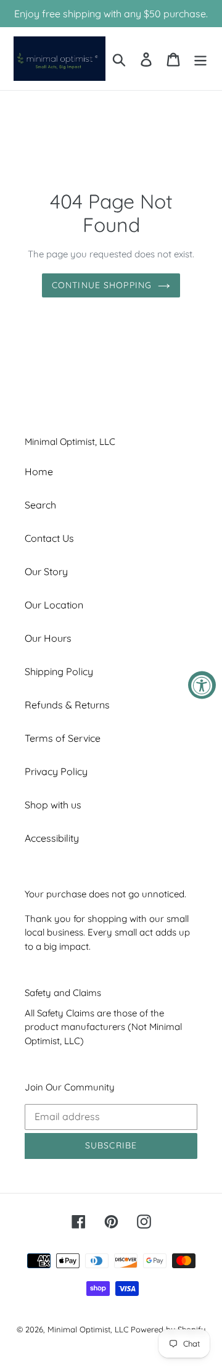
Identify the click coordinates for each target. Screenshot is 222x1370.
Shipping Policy (59, 671)
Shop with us (53, 805)
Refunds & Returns (67, 705)
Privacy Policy (56, 771)
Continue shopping (102, 285)
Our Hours (48, 638)
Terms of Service (63, 738)
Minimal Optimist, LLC (87, 1329)
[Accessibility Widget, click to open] (202, 685)
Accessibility (52, 838)
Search (40, 505)
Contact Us (49, 538)
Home (39, 471)
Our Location (54, 605)
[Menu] (200, 58)
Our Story (46, 571)
